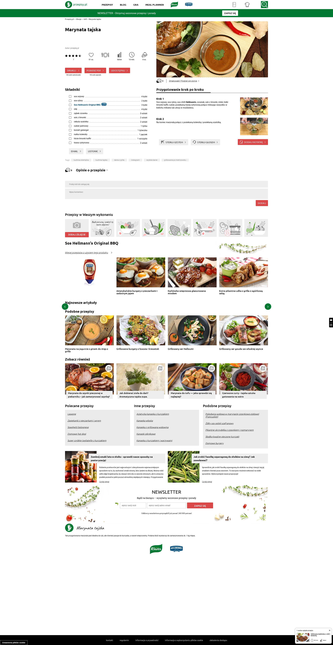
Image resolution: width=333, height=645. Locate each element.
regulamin (124, 640)
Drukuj (71, 70)
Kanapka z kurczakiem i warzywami (154, 440)
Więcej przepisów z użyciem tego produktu (86, 253)
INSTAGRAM (135, 160)
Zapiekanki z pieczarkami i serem (84, 420)
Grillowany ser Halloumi (181, 349)
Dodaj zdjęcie (76, 234)
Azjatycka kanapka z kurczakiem (152, 414)
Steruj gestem (174, 142)
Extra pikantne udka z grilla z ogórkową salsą (241, 292)
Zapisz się (200, 505)
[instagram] (331, 325)
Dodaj (262, 203)
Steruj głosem (206, 142)
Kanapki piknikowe (145, 433)
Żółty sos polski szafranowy (219, 423)
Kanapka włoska (144, 420)
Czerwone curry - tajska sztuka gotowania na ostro (238, 394)
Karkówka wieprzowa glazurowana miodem (187, 292)
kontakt (109, 640)
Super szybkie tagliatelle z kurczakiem (87, 440)
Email (74, 151)
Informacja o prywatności (146, 640)
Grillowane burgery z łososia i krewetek (137, 349)
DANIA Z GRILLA (119, 160)
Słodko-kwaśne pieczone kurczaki (222, 436)
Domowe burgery (214, 443)
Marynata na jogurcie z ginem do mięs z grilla (86, 350)
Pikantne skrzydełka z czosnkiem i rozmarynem (229, 430)
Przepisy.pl (69, 19)
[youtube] (331, 320)
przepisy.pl (74, 48)
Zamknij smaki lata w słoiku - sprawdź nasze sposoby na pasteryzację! (122, 458)
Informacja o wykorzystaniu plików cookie (184, 640)
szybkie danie (151, 160)
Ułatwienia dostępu (218, 640)
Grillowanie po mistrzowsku (175, 160)
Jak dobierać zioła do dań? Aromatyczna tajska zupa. (133, 394)
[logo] (76, 4)
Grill (85, 19)
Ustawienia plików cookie (13, 642)
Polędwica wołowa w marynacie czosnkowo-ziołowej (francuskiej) (232, 415)
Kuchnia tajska (101, 160)
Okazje (78, 19)
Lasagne (72, 414)
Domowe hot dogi (77, 433)
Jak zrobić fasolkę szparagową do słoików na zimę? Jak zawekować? (224, 458)
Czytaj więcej (104, 482)
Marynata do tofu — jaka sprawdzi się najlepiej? (191, 394)
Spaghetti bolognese (78, 427)
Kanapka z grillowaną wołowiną (152, 427)
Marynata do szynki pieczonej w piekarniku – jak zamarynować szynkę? (89, 394)
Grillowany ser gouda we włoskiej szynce (241, 349)
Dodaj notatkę (253, 142)
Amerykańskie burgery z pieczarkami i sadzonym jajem (137, 292)
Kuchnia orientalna (81, 160)
